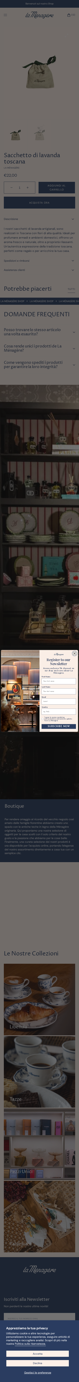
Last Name (46, 687)
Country (45, 707)
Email (44, 697)
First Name (46, 677)
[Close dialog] (74, 653)
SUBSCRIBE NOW (59, 726)
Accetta (38, 1353)
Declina (37, 1363)
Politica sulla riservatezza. (30, 1343)
